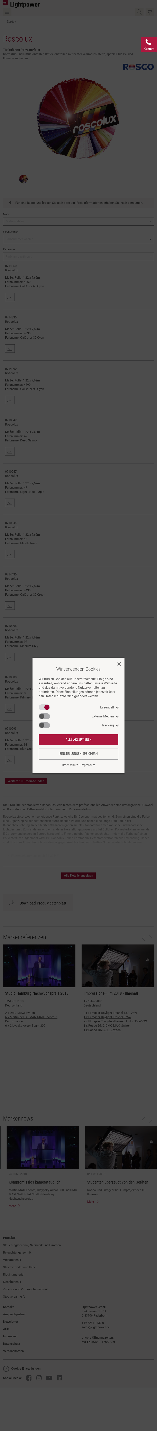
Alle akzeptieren (79, 740)
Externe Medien (103, 716)
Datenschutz (70, 765)
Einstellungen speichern (78, 754)
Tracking (107, 725)
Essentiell (107, 707)
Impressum (88, 765)
